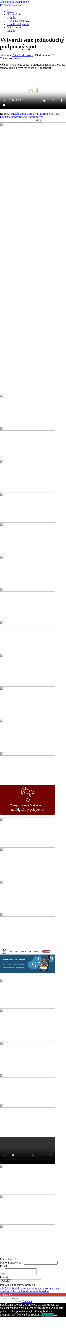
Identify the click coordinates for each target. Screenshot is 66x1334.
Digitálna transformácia (24, 113)
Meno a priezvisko (12, 1262)
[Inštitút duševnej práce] (14, 1)
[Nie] (55, 1315)
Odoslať (5, 1281)
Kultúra (11, 17)
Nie (51, 1314)
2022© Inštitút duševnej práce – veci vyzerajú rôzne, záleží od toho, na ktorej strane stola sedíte (30, 1290)
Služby (11, 30)
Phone (3, 1277)
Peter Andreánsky (22, 55)
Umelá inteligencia (18, 24)
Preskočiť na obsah (11, 5)
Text (2, 1273)
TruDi (10, 11)
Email (4, 1266)
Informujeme (45, 113)
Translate (27, 1301)
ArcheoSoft (14, 14)
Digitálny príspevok (18, 20)
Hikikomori (14, 27)
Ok (44, 1314)
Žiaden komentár (10, 58)
